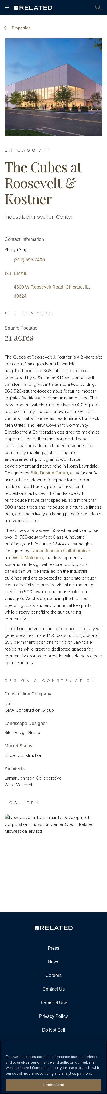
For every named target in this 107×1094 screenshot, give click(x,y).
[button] (98, 7)
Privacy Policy (53, 1016)
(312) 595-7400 (29, 259)
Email (20, 273)
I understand (53, 1085)
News (53, 961)
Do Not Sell (53, 1030)
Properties (21, 28)
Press (53, 948)
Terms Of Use (53, 1002)
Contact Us (53, 989)
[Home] (33, 8)
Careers (53, 975)
